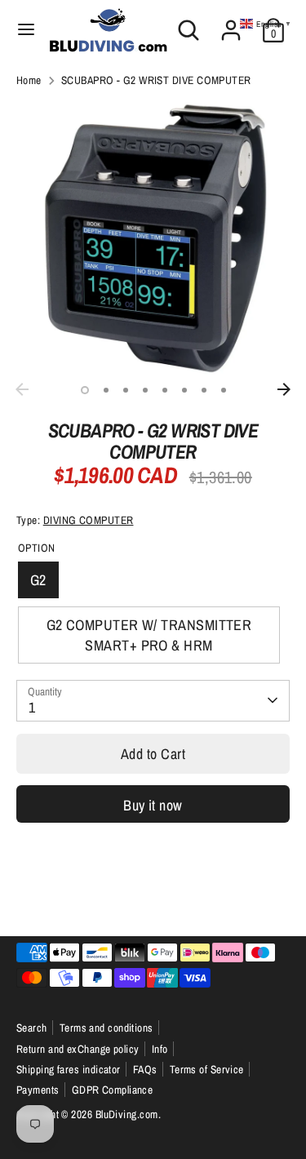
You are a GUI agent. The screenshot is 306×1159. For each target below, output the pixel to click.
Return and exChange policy (78, 1048)
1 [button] (85, 390)
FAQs (145, 1069)
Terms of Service (207, 1069)
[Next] (284, 389)
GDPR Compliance (112, 1089)
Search (31, 1027)
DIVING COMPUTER (88, 520)
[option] (153, 238)
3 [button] (125, 390)
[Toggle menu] (25, 30)
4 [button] (145, 390)
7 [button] (204, 390)
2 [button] (106, 390)
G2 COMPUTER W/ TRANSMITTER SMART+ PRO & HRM (149, 635)
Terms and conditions (106, 1027)
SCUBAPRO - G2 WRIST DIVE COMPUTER (156, 80)
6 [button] (184, 390)
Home (29, 80)
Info (160, 1048)
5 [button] (164, 390)
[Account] (231, 24)
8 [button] (223, 390)
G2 (38, 580)
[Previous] (22, 389)
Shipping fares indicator (68, 1069)
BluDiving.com (126, 1114)
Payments (38, 1089)
